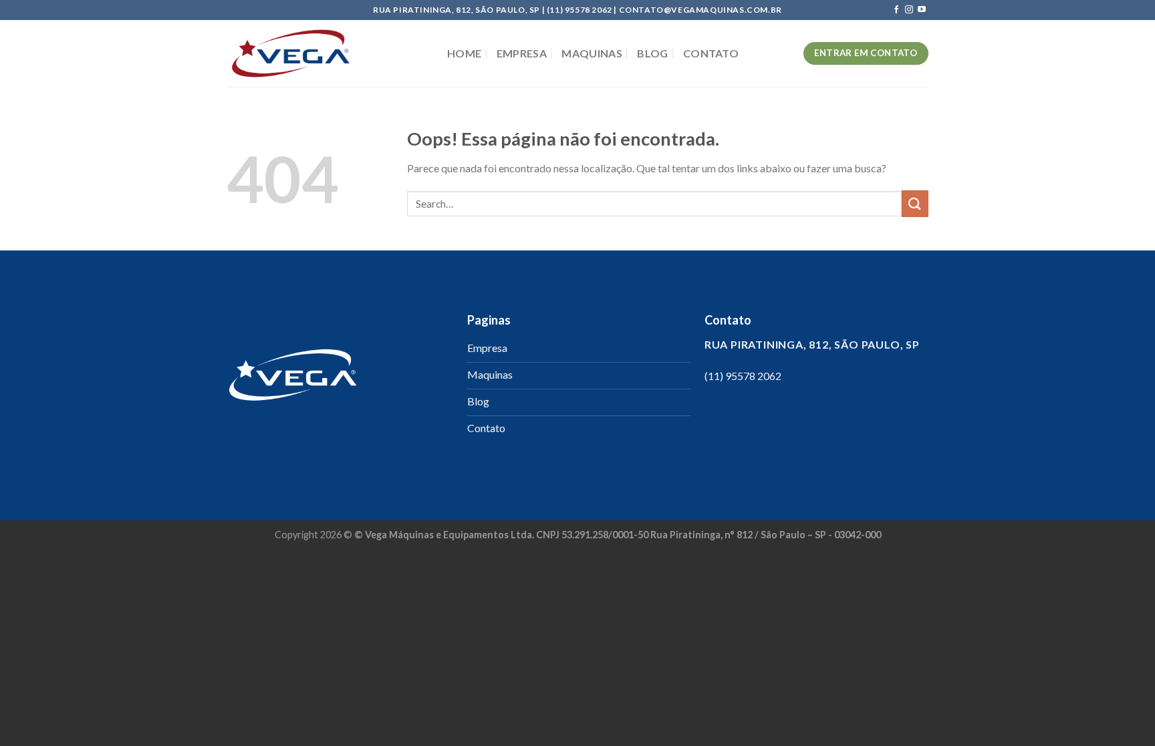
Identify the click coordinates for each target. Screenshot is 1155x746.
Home (464, 53)
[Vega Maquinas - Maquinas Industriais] (327, 53)
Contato (711, 53)
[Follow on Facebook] (896, 10)
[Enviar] (915, 203)
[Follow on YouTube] (922, 10)
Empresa (522, 53)
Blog (652, 53)
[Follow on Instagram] (909, 10)
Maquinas (591, 53)
